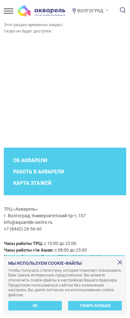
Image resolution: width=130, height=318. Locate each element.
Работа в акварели (38, 172)
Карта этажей (32, 183)
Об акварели (30, 160)
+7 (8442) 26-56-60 (23, 228)
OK (35, 306)
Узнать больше (95, 306)
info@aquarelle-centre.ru (28, 222)
